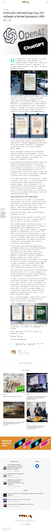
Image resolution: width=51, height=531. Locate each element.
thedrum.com (22, 339)
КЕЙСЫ (4, 420)
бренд (34, 343)
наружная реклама (19, 344)
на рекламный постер (36, 111)
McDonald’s (23, 343)
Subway (30, 343)
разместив (32, 142)
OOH (27, 343)
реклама (24, 344)
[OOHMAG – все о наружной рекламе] (25, 2)
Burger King (18, 343)
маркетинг (42, 343)
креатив (38, 343)
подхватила (37, 326)
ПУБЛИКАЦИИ (5, 9)
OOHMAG (9, 19)
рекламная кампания (31, 344)
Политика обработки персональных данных (25, 520)
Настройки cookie (6, 528)
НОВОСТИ (5, 394)
